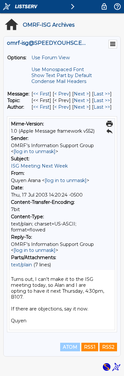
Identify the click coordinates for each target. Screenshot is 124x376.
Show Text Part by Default (61, 75)
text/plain (21, 265)
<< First (41, 94)
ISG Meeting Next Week (39, 166)
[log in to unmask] (35, 151)
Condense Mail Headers (58, 81)
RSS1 (90, 347)
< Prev (61, 94)
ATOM (70, 347)
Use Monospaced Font (57, 69)
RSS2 (108, 347)
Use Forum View (50, 58)
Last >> (102, 94)
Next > (81, 94)
